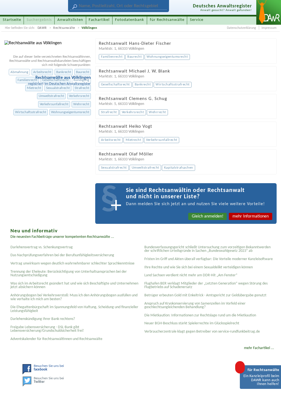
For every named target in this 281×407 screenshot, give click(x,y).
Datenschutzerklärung (241, 28)
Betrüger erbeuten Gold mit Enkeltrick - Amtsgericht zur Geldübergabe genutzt (205, 295)
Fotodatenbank (129, 20)
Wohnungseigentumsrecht (70, 112)
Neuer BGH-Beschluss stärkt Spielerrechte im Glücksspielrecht (191, 323)
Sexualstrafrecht (58, 88)
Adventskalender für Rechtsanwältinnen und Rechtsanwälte (56, 339)
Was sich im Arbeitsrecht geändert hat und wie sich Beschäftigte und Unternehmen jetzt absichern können (74, 285)
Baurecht (82, 72)
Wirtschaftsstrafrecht (30, 112)
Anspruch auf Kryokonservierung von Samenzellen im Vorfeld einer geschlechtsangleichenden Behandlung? (195, 305)
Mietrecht (34, 88)
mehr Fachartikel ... (259, 348)
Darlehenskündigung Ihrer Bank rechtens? (42, 319)
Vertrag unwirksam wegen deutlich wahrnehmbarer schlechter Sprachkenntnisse (72, 263)
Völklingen (89, 28)
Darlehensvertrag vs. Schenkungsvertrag (41, 247)
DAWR (42, 28)
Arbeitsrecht (42, 72)
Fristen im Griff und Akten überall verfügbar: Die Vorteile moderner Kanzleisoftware (208, 259)
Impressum (269, 28)
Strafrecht (82, 88)
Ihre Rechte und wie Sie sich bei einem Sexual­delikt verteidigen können (198, 267)
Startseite (12, 20)
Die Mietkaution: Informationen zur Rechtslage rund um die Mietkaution (200, 315)
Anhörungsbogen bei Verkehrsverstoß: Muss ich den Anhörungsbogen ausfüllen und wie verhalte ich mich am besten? (73, 297)
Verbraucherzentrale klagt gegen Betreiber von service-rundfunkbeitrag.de (202, 331)
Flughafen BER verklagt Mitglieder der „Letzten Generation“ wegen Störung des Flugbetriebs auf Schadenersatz (206, 285)
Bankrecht (63, 72)
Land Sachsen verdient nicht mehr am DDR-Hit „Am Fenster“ (190, 275)
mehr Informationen (250, 216)
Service (196, 20)
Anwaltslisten (70, 20)
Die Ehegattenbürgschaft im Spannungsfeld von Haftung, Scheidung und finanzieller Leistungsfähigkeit (74, 309)
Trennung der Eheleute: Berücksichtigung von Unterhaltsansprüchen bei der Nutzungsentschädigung (68, 273)
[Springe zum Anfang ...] (271, 397)
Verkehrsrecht (79, 96)
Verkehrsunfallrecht (54, 104)
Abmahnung (19, 72)
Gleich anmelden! (207, 216)
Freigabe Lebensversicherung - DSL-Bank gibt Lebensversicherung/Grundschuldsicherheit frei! (47, 329)
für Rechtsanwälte (167, 20)
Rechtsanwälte (64, 28)
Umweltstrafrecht (51, 96)
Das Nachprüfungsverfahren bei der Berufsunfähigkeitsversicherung (62, 255)
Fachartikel (99, 20)
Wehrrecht (81, 104)
